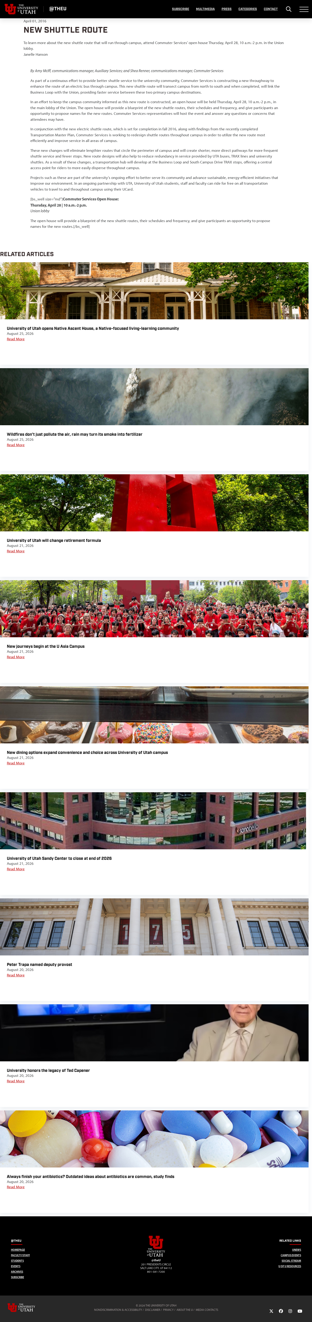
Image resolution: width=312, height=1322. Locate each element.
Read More (16, 339)
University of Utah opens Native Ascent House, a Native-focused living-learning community (93, 328)
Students (17, 1260)
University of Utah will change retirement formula (54, 540)
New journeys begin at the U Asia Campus (46, 646)
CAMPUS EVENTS (291, 1255)
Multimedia (205, 9)
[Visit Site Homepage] (156, 1255)
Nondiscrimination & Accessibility (118, 1310)
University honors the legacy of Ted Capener (48, 1070)
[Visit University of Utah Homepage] (22, 9)
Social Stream (291, 1260)
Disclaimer (152, 1310)
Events (15, 1266)
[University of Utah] (28, 1307)
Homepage (18, 1249)
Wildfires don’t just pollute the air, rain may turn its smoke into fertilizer (75, 434)
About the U (185, 1310)
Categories (247, 9)
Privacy (168, 1310)
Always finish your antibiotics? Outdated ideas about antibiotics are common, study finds (90, 1176)
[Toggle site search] (288, 9)
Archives (17, 1271)
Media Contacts (207, 1310)
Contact (271, 9)
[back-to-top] (306, 1313)
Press (227, 9)
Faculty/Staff (20, 1255)
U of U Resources (289, 1266)
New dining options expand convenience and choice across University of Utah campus (87, 752)
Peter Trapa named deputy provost (39, 964)
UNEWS (296, 1249)
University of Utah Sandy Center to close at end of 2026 (60, 858)
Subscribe (180, 9)
